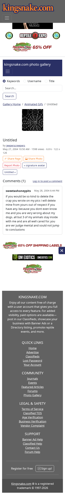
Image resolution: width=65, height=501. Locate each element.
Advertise (32, 352)
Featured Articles (32, 387)
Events (32, 383)
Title (51, 81)
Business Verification (32, 421)
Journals (32, 379)
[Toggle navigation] (7, 18)
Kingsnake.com (21, 484)
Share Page (14, 158)
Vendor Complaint (33, 426)
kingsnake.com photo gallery (27, 64)
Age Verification (32, 417)
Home (33, 348)
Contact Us (32, 448)
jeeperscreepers (15, 145)
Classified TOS (32, 413)
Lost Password (32, 361)
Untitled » (10, 172)
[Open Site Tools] (62, 250)
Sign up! (46, 468)
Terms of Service (32, 409)
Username (34, 81)
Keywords (13, 81)
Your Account (32, 365)
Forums (33, 391)
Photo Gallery (32, 395)
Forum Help (32, 452)
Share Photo (35, 158)
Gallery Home (12, 104)
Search (9, 96)
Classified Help (32, 444)
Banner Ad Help (32, 439)
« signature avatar (34, 165)
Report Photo (11, 165)
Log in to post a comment (47, 181)
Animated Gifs (33, 104)
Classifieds (33, 356)
